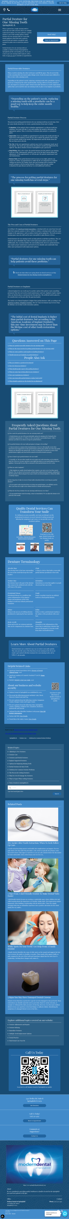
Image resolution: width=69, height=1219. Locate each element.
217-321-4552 (21, 655)
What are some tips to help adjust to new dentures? (24, 372)
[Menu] (59, 10)
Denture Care (13, 755)
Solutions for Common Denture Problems (22, 770)
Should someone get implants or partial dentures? (23, 355)
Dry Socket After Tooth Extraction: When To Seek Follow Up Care (33, 843)
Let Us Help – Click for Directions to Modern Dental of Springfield (25, 538)
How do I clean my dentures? (17, 366)
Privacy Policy (8, 1213)
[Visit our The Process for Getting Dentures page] (34, 551)
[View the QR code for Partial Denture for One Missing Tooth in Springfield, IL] (47, 532)
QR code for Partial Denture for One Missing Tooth (20, 733)
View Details (23, 716)
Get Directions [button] (34, 1105)
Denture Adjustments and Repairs (19, 1024)
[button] (4, 10)
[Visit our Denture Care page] (48, 551)
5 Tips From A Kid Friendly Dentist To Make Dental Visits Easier (33, 894)
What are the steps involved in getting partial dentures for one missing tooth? (31, 348)
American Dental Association (27, 229)
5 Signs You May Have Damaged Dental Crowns (29, 997)
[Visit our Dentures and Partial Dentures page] (20, 551)
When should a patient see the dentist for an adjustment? (25, 381)
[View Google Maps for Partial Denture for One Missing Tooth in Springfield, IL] (26, 535)
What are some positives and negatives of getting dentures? (26, 352)
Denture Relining (14, 1027)
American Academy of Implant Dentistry (20, 303)
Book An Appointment (51, 40)
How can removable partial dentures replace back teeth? (25, 378)
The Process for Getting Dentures (19, 773)
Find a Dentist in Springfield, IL (18, 783)
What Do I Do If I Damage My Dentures (21, 776)
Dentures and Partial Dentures (18, 758)
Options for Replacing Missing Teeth (20, 764)
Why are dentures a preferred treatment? (21, 362)
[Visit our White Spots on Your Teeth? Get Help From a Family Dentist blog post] (33, 944)
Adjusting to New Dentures (17, 751)
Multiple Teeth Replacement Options (20, 1033)
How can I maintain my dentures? (19, 375)
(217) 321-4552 (11, 55)
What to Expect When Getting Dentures (21, 779)
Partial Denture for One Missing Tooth (25, 730)
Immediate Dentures (15, 1030)
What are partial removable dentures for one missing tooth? (26, 345)
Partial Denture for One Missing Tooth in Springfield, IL (35, 275)
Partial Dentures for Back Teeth (18, 767)
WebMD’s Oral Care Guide (22, 680)
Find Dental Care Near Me (17, 1041)
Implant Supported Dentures (18, 760)
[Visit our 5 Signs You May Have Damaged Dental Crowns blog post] (33, 995)
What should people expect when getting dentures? (24, 369)
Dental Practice (14, 1038)
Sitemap (13, 1213)
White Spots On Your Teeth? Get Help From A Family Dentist (31, 947)
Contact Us (34, 1136)
